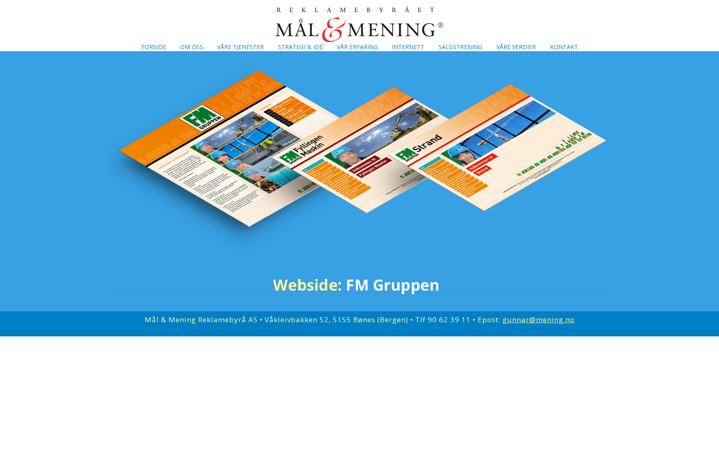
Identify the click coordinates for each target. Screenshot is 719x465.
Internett (408, 47)
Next (605, 175)
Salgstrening (460, 47)
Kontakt (564, 47)
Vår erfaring (357, 47)
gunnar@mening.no (539, 319)
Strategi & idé (300, 47)
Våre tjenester (240, 47)
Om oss (191, 47)
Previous (114, 175)
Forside (153, 47)
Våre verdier (516, 47)
